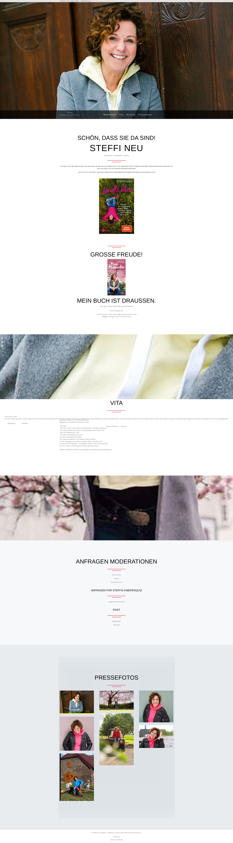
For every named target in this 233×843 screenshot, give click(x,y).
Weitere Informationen (112, 426)
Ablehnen (25, 423)
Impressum (123, 426)
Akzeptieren (11, 423)
